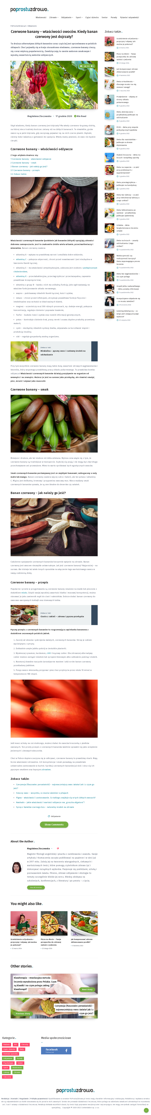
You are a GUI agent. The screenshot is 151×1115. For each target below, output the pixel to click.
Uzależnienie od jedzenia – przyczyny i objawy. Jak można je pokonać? (24, 942)
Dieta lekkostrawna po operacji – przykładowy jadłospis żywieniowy (126, 213)
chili (49, 653)
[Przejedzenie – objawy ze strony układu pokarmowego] (109, 99)
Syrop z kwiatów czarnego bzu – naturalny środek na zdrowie (45, 807)
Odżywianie (66, 17)
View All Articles (36, 887)
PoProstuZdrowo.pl (18, 26)
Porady (114, 17)
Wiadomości (41, 17)
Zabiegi (6, 1072)
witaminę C (21, 259)
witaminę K (21, 276)
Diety (22, 1049)
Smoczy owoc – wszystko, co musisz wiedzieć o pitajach (42, 793)
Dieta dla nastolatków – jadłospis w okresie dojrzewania (127, 142)
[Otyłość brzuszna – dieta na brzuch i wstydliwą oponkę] (109, 157)
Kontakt (14, 1099)
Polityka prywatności (39, 1099)
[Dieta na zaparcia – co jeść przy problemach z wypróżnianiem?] (109, 170)
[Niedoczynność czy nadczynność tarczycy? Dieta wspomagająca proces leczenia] (109, 258)
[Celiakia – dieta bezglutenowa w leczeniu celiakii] (109, 228)
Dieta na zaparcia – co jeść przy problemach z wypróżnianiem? (128, 170)
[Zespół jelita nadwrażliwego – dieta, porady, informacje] (109, 289)
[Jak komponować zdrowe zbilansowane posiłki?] (109, 71)
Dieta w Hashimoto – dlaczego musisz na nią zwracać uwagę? (126, 84)
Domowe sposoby (10, 1054)
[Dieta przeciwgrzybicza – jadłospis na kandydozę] (109, 185)
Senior (105, 17)
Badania (6, 1045)
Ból (15, 1045)
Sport (78, 17)
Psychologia (8, 1063)
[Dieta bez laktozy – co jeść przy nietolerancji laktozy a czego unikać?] (109, 197)
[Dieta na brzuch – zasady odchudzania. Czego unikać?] (109, 243)
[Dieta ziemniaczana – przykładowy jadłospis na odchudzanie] (109, 114)
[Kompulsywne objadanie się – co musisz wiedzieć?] (109, 301)
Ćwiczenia (7, 1077)
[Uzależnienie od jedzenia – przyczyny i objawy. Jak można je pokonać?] (109, 41)
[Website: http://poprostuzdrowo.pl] (58, 848)
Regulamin (24, 1099)
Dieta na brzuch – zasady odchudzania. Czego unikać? (127, 243)
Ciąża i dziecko (92, 17)
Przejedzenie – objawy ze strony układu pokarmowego (127, 99)
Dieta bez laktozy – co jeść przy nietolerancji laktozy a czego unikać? (128, 198)
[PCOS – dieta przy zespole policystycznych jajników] (109, 130)
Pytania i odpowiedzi (129, 17)
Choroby (24, 1045)
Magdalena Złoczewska (38, 848)
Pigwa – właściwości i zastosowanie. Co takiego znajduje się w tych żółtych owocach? (56, 798)
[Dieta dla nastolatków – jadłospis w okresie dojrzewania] (109, 142)
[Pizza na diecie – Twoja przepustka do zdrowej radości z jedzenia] (109, 56)
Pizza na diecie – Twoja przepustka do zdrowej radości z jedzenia (51, 942)
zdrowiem (46, 769)
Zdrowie (53, 17)
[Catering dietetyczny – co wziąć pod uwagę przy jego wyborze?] (109, 313)
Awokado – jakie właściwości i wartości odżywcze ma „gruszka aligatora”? (50, 802)
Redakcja (5, 1099)
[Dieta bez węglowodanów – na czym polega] (109, 276)
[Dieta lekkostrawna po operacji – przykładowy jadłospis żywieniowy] (109, 212)
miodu (24, 593)
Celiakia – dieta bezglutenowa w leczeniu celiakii (127, 228)
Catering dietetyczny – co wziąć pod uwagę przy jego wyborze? (128, 314)
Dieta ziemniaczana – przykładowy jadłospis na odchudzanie (127, 115)
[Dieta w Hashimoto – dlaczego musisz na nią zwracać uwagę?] (109, 84)
